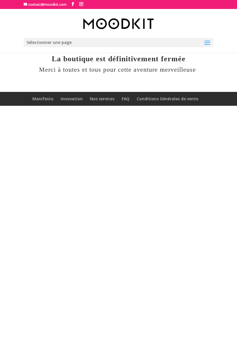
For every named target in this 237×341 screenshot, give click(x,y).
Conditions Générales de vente (167, 98)
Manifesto (42, 98)
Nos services (102, 98)
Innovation (72, 98)
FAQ (125, 98)
